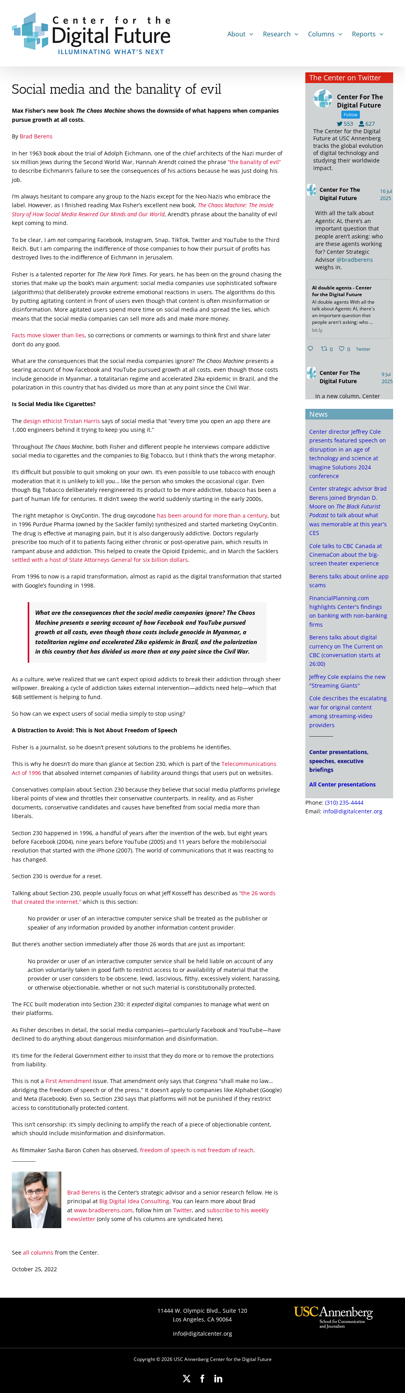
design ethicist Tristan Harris (61, 421)
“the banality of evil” (254, 162)
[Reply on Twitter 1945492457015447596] (312, 349)
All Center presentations (342, 784)
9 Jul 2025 (388, 378)
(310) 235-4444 (344, 802)
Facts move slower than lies (48, 335)
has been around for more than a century (212, 515)
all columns (38, 1252)
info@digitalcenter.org (352, 811)
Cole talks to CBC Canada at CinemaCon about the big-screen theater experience (345, 554)
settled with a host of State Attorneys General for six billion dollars (100, 559)
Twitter (182, 1210)
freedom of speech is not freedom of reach (197, 1150)
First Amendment (68, 1081)
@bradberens (355, 259)
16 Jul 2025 (386, 195)
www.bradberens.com (103, 1210)
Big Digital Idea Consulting (134, 1201)
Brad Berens (36, 136)
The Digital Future (340, 194)
